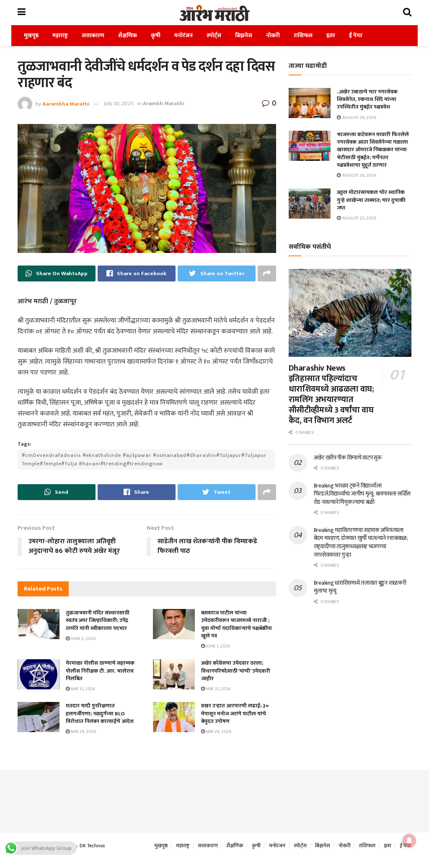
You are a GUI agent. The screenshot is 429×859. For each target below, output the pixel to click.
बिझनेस (243, 35)
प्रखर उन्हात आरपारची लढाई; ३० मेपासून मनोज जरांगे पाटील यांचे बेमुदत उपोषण (235, 713)
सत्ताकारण (93, 35)
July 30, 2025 (119, 103)
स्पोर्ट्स (214, 35)
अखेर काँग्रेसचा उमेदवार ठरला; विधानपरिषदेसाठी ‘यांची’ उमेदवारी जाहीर (235, 670)
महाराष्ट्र (60, 35)
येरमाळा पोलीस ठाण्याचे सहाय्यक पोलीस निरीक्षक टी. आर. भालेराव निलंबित (100, 670)
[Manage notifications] (409, 840)
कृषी (155, 35)
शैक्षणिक (127, 35)
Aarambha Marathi (66, 103)
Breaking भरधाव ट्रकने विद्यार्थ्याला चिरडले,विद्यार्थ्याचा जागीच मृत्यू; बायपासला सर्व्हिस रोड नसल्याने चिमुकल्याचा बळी (362, 494)
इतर (330, 35)
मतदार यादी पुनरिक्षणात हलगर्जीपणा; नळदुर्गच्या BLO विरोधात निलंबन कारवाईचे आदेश (100, 713)
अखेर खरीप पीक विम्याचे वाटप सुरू (348, 457)
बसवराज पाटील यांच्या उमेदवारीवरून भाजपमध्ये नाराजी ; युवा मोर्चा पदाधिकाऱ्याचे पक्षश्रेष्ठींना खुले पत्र (236, 624)
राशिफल (303, 35)
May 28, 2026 (83, 731)
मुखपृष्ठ (31, 35)
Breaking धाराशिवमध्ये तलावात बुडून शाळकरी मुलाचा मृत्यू (360, 587)
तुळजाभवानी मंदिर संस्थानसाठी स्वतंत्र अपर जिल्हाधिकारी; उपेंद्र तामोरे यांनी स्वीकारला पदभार (97, 620)
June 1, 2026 (217, 646)
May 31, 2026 (82, 689)
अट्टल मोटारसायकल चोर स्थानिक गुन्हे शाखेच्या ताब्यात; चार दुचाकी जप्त (371, 200)
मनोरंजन (183, 35)
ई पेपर (355, 35)
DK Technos (92, 845)
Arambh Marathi (163, 103)
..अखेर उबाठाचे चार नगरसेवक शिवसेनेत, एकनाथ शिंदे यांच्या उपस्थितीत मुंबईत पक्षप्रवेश (367, 99)
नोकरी (273, 35)
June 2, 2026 (83, 638)
